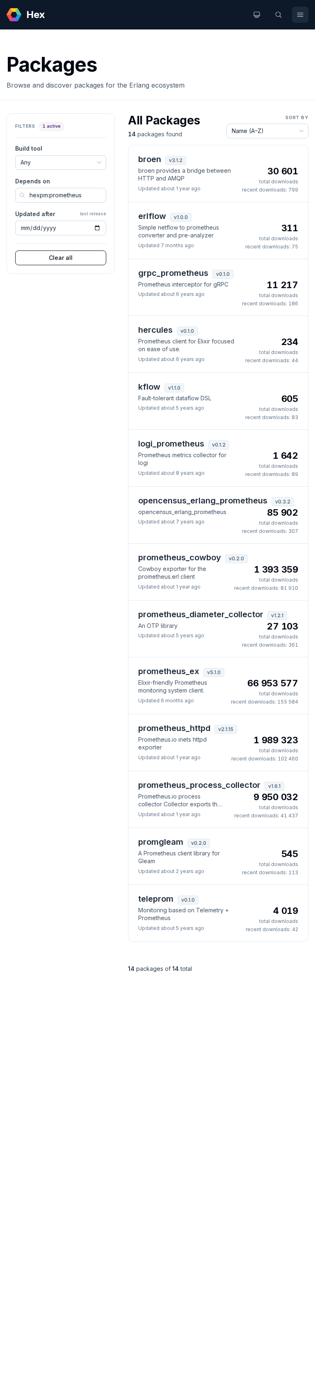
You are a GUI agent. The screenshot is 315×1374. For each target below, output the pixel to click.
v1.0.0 (181, 217)
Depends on (32, 181)
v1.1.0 (174, 388)
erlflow (152, 216)
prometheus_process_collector (199, 785)
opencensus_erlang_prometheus (202, 500)
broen (149, 159)
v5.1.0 (214, 672)
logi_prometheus (171, 444)
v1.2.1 (277, 615)
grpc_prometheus (173, 273)
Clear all (61, 257)
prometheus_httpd (174, 728)
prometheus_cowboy (179, 557)
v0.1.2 (219, 445)
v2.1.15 (225, 729)
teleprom (155, 899)
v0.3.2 (282, 502)
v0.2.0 (236, 558)
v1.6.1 (274, 786)
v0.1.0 (223, 274)
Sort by (296, 117)
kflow (149, 387)
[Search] (278, 14)
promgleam (160, 842)
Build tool (28, 148)
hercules (155, 330)
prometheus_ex (168, 671)
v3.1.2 (176, 160)
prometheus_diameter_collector (200, 614)
